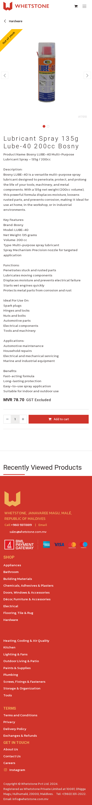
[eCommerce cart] (76, 6)
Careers (9, 762)
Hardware (15, 21)
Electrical (10, 606)
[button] (4, 75)
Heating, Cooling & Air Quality (26, 640)
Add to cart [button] (61, 419)
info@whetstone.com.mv (30, 799)
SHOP (9, 557)
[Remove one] (7, 419)
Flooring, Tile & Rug (18, 612)
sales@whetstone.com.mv (28, 532)
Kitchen (9, 647)
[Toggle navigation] (84, 6)
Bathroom (11, 571)
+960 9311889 (21, 524)
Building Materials (17, 578)
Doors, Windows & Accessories (26, 592)
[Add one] (23, 419)
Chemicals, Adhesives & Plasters (28, 585)
